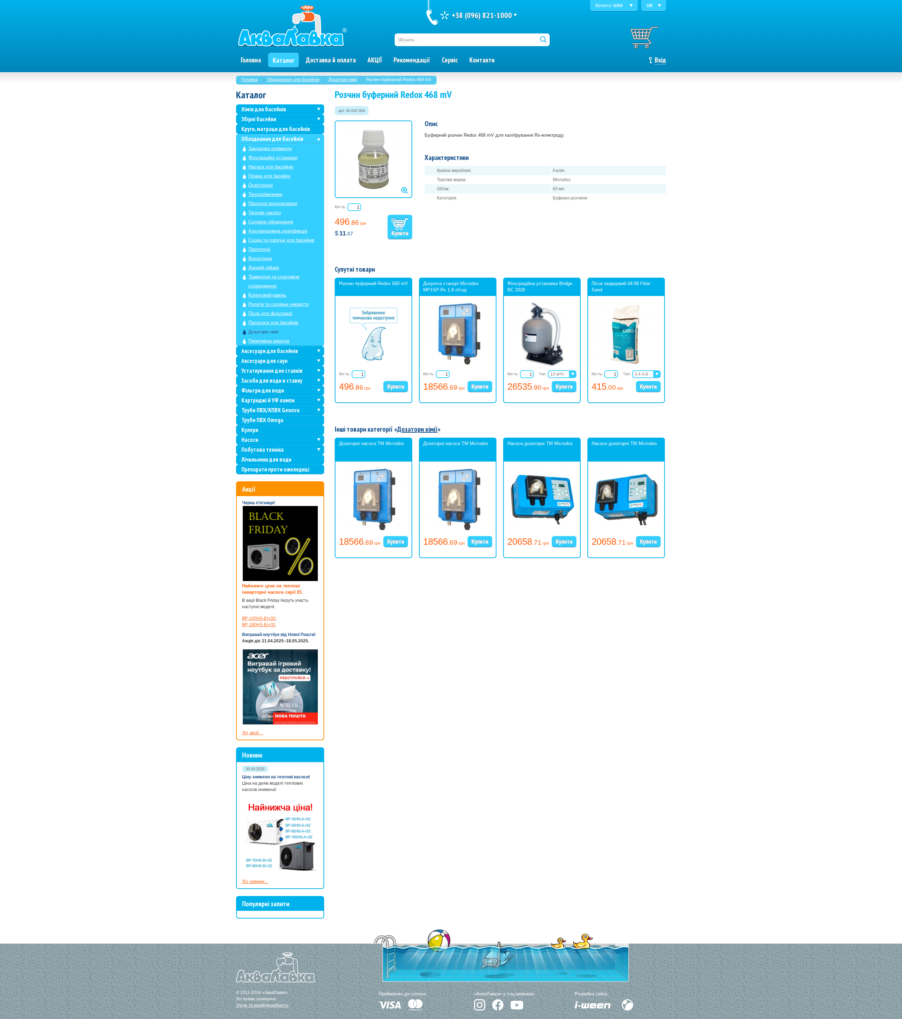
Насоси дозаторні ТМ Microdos (540, 443)
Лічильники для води (266, 459)
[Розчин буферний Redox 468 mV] (373, 159)
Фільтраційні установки (272, 157)
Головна (249, 79)
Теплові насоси (264, 212)
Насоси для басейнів (270, 166)
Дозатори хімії (342, 79)
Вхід (660, 60)
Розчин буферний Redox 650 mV (373, 283)
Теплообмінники (265, 194)
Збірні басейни (258, 119)
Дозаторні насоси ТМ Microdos (371, 443)
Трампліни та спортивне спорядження (273, 281)
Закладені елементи (270, 148)
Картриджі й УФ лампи (268, 400)
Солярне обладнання (270, 221)
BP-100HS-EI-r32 (259, 618)
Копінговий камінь (267, 295)
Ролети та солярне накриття (278, 304)
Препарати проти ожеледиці (275, 469)
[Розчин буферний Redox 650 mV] (373, 359)
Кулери (249, 430)
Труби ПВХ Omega (262, 420)
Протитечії (259, 249)
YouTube (517, 1005)
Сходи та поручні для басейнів (281, 240)
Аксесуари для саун (264, 361)
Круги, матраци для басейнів (275, 129)
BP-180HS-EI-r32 (259, 624)
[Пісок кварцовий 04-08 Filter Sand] (626, 366)
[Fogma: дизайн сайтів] (627, 1005)
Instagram (479, 1005)
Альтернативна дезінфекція (277, 231)
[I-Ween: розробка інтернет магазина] (593, 1004)
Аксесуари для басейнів (269, 351)
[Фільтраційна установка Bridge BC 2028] (541, 366)
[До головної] (291, 26)
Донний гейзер (263, 267)
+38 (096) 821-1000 (482, 15)
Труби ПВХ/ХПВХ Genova (270, 410)
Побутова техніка (262, 449)
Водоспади (260, 258)
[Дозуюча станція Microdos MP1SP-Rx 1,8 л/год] (457, 366)
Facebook (497, 1005)
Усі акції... (252, 732)
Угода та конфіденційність (262, 1005)
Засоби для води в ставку (271, 380)
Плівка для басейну (269, 176)
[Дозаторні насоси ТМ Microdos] (373, 531)
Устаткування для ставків (272, 371)
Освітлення (260, 185)
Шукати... (407, 39)
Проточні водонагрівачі (272, 203)
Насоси (249, 440)
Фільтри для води (262, 390)
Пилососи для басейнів (273, 322)
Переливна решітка (268, 341)
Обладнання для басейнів (293, 79)
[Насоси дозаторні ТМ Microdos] (541, 531)
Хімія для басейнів (263, 109)
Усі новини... (255, 881)
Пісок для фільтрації (270, 313)
